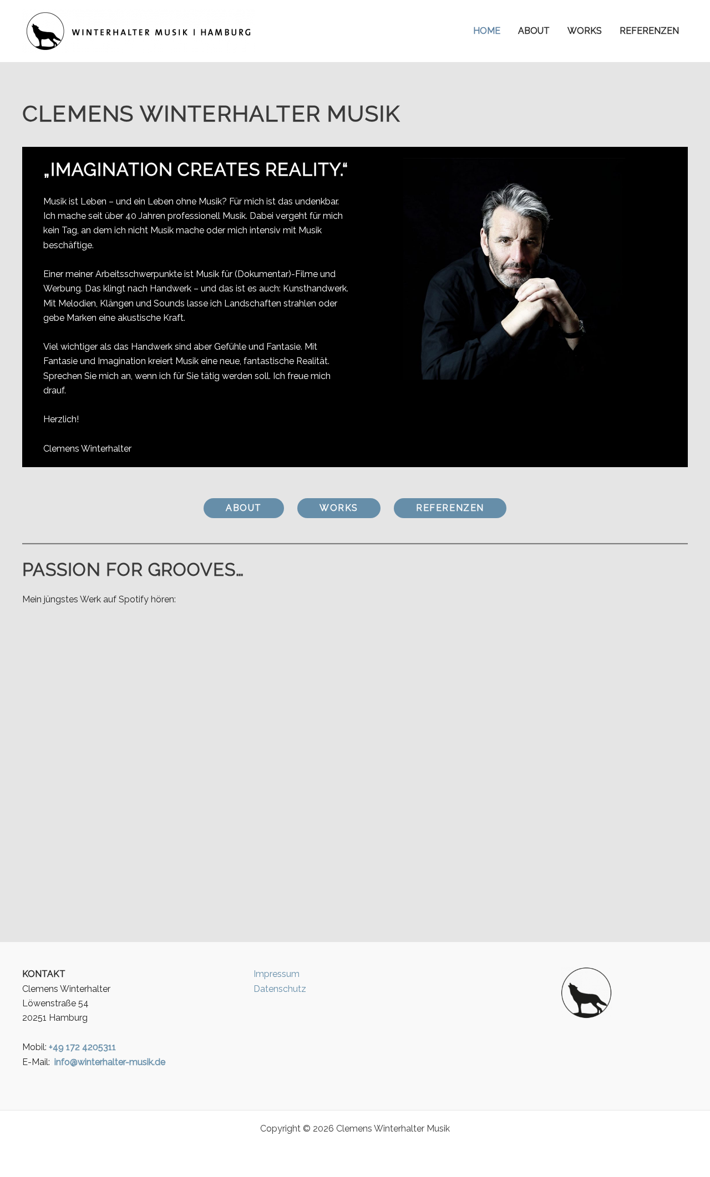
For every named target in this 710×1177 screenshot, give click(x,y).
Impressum (276, 974)
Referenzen (649, 30)
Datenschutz (279, 989)
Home (486, 30)
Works (584, 30)
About (534, 30)
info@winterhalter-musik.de (109, 1062)
